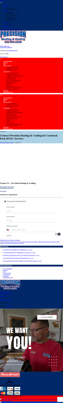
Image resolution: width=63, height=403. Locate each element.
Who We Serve (7, 65)
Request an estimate (14, 30)
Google (2, 0)
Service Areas (6, 25)
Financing (5, 90)
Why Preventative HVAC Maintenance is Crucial (19, 252)
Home (4, 5)
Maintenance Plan (8, 92)
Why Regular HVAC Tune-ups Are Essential (18, 258)
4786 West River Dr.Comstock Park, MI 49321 (6, 293)
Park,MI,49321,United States (6, 188)
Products (5, 22)
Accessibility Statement (7, 400)
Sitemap (52, 399)
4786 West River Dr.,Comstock (7, 186)
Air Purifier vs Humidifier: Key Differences (17, 249)
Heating (5, 62)
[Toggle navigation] (1, 2)
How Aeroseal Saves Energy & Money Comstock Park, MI (22, 261)
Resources (6, 11)
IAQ (4, 64)
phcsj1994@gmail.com (12, 50)
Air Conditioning (7, 61)
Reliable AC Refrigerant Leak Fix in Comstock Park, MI (21, 255)
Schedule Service (4, 30)
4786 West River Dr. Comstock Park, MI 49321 (6, 47)
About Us (5, 6)
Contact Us (6, 27)
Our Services (6, 71)
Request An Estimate (14, 240)
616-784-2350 (3, 57)
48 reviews (9, 306)
